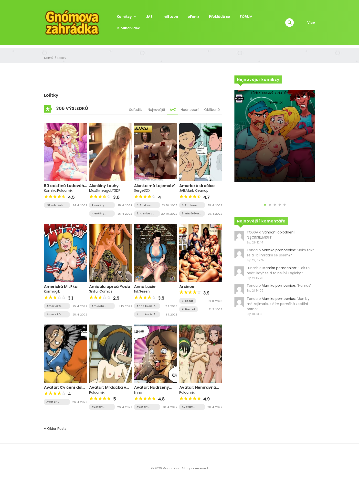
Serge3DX (142, 190)
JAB (149, 16)
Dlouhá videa (128, 28)
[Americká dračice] (200, 151)
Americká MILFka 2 (53, 306)
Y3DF (116, 190)
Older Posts (56, 428)
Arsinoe (186, 286)
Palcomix (65, 190)
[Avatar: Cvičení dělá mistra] (65, 353)
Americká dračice (197, 186)
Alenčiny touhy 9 (98, 205)
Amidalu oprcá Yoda (109, 286)
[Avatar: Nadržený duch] (155, 353)
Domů (48, 58)
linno (138, 392)
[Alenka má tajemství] (155, 151)
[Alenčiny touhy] (110, 151)
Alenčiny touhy (104, 186)
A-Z (173, 109)
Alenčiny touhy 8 (98, 213)
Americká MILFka (60, 286)
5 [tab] (284, 204)
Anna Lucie (145, 286)
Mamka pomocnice (278, 250)
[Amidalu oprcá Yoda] (110, 252)
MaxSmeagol (100, 190)
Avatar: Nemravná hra (197, 390)
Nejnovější (156, 109)
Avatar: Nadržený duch (151, 390)
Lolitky (61, 58)
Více (311, 22)
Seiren (144, 291)
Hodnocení (190, 109)
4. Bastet (188, 309)
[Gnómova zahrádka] (72, 22)
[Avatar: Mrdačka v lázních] (110, 353)
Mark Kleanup (197, 190)
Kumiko (50, 190)
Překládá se (219, 16)
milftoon (170, 16)
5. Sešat (187, 301)
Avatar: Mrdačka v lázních (107, 390)
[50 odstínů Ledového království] (65, 151)
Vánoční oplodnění (278, 232)
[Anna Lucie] (155, 252)
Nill (136, 291)
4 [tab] (279, 204)
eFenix (193, 16)
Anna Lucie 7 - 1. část (146, 314)
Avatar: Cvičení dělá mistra (55, 402)
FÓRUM (246, 16)
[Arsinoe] (200, 252)
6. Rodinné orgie (189, 205)
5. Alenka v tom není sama (144, 213)
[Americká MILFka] (65, 252)
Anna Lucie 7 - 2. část (146, 306)
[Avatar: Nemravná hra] (200, 353)
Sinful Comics (101, 291)
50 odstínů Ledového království (54, 205)
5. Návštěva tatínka (190, 213)
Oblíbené (212, 109)
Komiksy (124, 16)
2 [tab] (269, 204)
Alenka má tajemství (155, 186)
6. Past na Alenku (144, 205)
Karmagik (52, 291)
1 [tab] (265, 204)
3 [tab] (274, 204)
